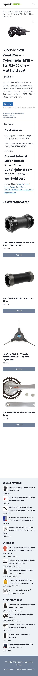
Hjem (4, 11)
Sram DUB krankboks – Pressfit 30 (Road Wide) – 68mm (18, 244)
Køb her (7, 104)
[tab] (19, 124)
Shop (9, 11)
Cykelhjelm (16, 11)
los (15, 117)
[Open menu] (33, 4)
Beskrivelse (8, 124)
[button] (33, 22)
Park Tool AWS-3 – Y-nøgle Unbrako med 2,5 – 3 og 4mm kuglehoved (16, 357)
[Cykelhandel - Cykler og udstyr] (11, 4)
